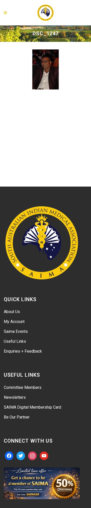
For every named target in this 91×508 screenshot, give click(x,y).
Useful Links (15, 341)
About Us (12, 311)
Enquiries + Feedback (23, 351)
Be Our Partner (17, 417)
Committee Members (22, 387)
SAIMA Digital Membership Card (32, 407)
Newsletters (15, 397)
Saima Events (16, 331)
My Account (14, 321)
